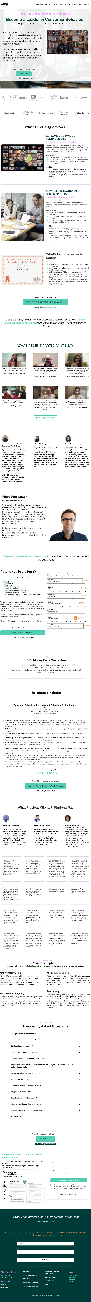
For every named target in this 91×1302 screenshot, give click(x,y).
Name (19, 1240)
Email (52, 1170)
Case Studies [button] (64, 4)
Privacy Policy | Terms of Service (68, 1194)
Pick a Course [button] (53, 4)
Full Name (53, 1163)
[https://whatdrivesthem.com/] (4, 4)
